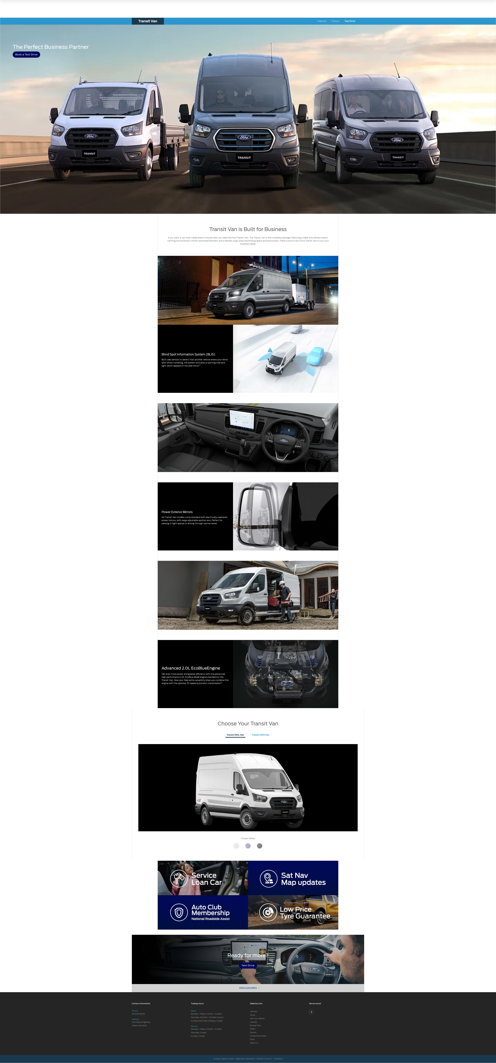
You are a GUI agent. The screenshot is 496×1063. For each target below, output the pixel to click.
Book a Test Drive (26, 54)
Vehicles (253, 1011)
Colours (335, 21)
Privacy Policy (264, 1059)
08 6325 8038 (138, 1014)
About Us (254, 1043)
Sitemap (278, 1059)
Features (321, 21)
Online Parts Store (258, 1036)
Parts (252, 1039)
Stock (252, 1015)
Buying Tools (255, 1025)
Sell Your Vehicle (257, 1018)
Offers (252, 1029)
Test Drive (349, 21)
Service (253, 1032)
